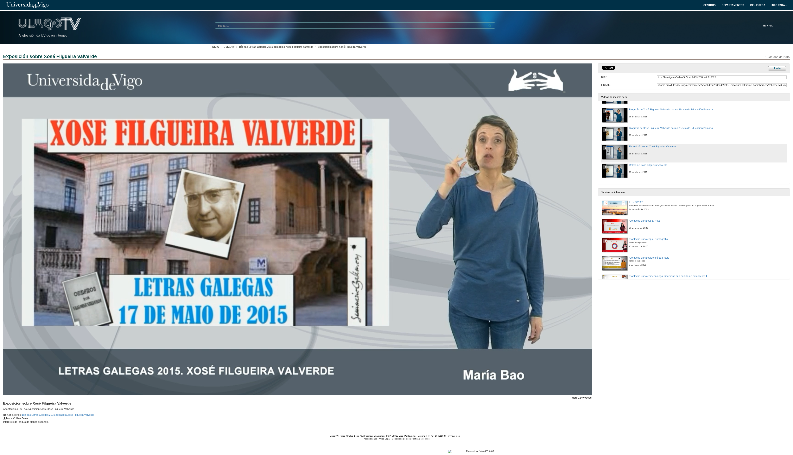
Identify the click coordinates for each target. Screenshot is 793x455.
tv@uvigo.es (454, 436)
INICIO (215, 46)
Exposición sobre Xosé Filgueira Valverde (342, 46)
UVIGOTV (229, 46)
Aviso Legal (384, 439)
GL (771, 25)
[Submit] (490, 25)
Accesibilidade (370, 439)
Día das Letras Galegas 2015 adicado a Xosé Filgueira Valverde (276, 46)
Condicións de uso (401, 439)
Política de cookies (421, 439)
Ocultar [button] (777, 68)
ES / (765, 25)
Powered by (480, 451)
